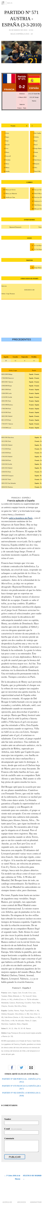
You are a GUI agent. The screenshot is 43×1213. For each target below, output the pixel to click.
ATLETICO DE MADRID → (32, 1177)
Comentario (9, 1138)
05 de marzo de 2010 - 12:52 (21, 30)
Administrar (36, 1202)
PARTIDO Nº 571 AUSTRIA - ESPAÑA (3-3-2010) (21, 18)
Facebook (12, 1067)
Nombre (7, 1119)
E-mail (13, 1129)
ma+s (9, 3)
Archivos (21, 1202)
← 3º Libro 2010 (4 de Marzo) (12, 1177)
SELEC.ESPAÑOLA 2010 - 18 (21, 34)
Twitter (21, 1067)
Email (31, 1067)
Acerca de (7, 1202)
